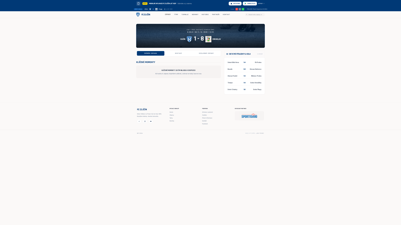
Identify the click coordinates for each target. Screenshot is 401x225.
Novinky (195, 14)
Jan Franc (260, 133)
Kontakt (226, 14)
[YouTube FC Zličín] (151, 121)
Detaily (261, 3)
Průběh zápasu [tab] (150, 53)
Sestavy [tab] (178, 53)
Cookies (204, 115)
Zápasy (168, 14)
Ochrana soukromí (207, 112)
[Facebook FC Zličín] (139, 121)
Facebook (205, 124)
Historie (205, 14)
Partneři (216, 14)
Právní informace (207, 118)
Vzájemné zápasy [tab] (206, 53)
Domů (171, 112)
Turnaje (185, 14)
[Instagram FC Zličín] (145, 121)
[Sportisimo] (249, 115)
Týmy (176, 14)
